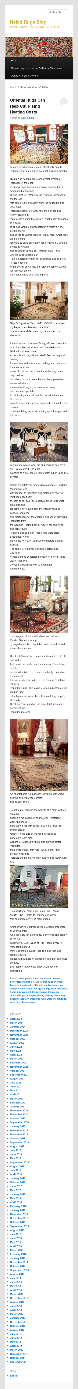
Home (14, 60)
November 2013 (19, 1298)
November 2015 (19, 1218)
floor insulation (59, 988)
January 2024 (17, 1026)
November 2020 (19, 1114)
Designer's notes (29, 978)
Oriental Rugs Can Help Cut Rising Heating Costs (27, 106)
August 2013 (17, 1302)
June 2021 (16, 1086)
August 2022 (17, 1042)
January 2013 (17, 1318)
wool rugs (15, 1002)
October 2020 (17, 1118)
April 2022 (16, 1054)
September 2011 (19, 1362)
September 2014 (19, 1270)
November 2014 (19, 1262)
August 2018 (17, 1166)
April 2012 (16, 1345)
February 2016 (18, 1206)
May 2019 (15, 1158)
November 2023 (19, 1034)
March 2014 (16, 1294)
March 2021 (16, 1098)
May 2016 (15, 1198)
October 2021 (17, 1070)
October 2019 (17, 1138)
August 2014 (17, 1274)
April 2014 (16, 1290)
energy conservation (21, 988)
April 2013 (16, 1310)
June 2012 (16, 1338)
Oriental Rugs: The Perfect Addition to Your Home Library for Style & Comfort (36, 71)
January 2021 (17, 1106)
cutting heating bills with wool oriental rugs (40, 985)
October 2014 (17, 1266)
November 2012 (19, 1322)
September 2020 (19, 1122)
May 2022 (15, 1050)
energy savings (42, 988)
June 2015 (16, 1238)
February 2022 (18, 1062)
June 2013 (16, 1306)
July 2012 (15, 1334)
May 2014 (15, 1286)
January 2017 (17, 1194)
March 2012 (16, 1349)
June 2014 (16, 1282)
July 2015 (15, 1234)
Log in (14, 1375)
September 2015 (19, 1226)
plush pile (31, 995)
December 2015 (19, 1214)
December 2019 (19, 1130)
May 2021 (15, 1090)
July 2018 (15, 1170)
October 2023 (17, 1038)
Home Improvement (50, 978)
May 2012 (15, 1341)
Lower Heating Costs (21, 981)
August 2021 (17, 1078)
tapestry (24, 998)
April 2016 (16, 1202)
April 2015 (16, 1246)
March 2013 (16, 1314)
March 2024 (16, 1022)
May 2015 (15, 1242)
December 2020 (19, 1110)
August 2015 (17, 1230)
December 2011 (19, 1354)
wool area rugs (38, 998)
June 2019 (16, 1154)
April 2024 (16, 1018)
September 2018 (19, 1162)
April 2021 (16, 1094)
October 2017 (17, 1182)
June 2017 (16, 1186)
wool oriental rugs (56, 998)
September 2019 (19, 1142)
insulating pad (39, 992)
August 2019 (17, 1146)
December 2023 (19, 1030)
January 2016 (17, 1210)
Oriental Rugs (17, 995)
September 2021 (19, 1074)
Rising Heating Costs (48, 995)
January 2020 (17, 1126)
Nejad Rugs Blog (28, 22)
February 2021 (18, 1102)
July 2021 (15, 1082)
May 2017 (15, 1190)
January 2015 (17, 1258)
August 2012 (17, 1330)
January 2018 (17, 1178)
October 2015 (17, 1222)
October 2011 (17, 1358)
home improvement (20, 992)
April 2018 (16, 1174)
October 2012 (17, 1326)
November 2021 (19, 1066)
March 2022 (16, 1058)
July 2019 (15, 1150)
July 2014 (15, 1278)
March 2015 (16, 1250)
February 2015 (18, 1254)
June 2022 (16, 1046)
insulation (53, 992)
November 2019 (19, 1134)
